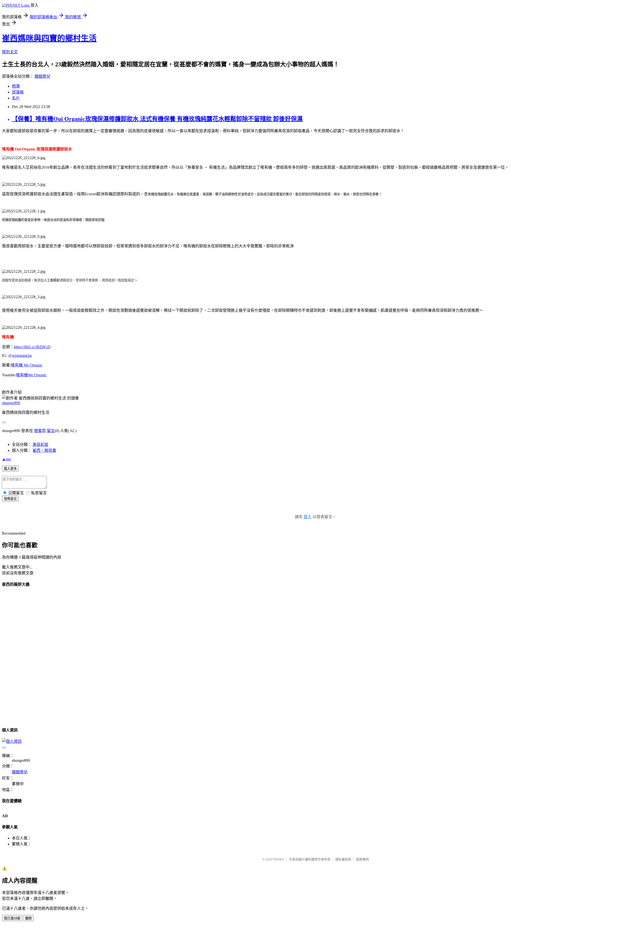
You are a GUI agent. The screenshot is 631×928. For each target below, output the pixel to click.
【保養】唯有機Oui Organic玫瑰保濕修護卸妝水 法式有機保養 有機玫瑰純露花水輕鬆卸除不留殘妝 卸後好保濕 (157, 119)
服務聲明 (362, 859)
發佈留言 (10, 499)
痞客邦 (40, 431)
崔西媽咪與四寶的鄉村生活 (49, 38)
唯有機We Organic (31, 375)
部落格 (18, 92)
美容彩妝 (40, 444)
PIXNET (278, 859)
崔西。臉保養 (44, 450)
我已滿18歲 (12, 918)
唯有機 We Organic (26, 365)
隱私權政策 (343, 859)
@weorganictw (20, 355)
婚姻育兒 (42, 76)
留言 (51, 431)
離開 (28, 918)
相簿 (16, 86)
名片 (16, 98)
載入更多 (10, 469)
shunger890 (11, 403)
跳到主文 (10, 52)
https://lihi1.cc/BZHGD (32, 347)
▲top (6, 459)
